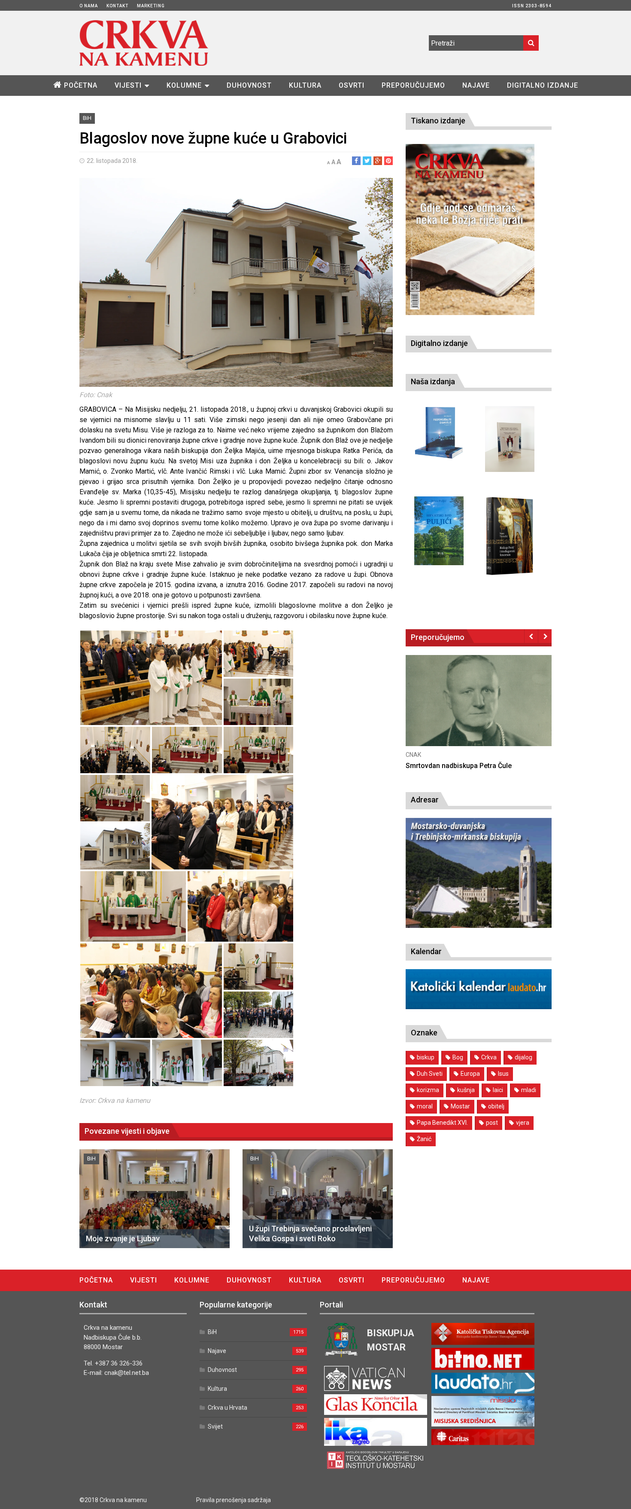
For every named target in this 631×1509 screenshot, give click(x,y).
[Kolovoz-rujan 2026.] (470, 229)
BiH (87, 118)
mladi (528, 1090)
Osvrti (351, 85)
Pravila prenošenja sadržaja (233, 1500)
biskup (425, 1057)
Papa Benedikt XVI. (442, 1122)
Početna (80, 85)
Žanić (424, 1139)
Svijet (215, 1426)
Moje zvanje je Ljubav (123, 1238)
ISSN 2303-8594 (532, 5)
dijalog (523, 1057)
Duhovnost (249, 85)
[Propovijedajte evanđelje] (439, 433)
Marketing (151, 5)
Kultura (305, 85)
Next (545, 636)
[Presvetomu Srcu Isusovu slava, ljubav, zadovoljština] (509, 439)
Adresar (425, 799)
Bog (457, 1057)
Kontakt (117, 5)
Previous (531, 636)
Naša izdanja (433, 381)
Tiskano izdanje (438, 120)
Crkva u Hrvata (227, 1407)
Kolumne (184, 85)
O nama (88, 5)
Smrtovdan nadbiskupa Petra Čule (459, 766)
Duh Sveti (430, 1073)
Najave (476, 85)
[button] (151, 678)
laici (498, 1090)
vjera (522, 1122)
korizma (428, 1090)
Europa (470, 1073)
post (492, 1122)
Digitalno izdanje (542, 85)
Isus (503, 1073)
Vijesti (128, 85)
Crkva (489, 1057)
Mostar (460, 1106)
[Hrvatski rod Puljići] (439, 531)
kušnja (466, 1090)
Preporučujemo (413, 85)
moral (425, 1106)
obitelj (496, 1106)
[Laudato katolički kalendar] (479, 1007)
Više (478, 709)
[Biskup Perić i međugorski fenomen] (509, 536)
